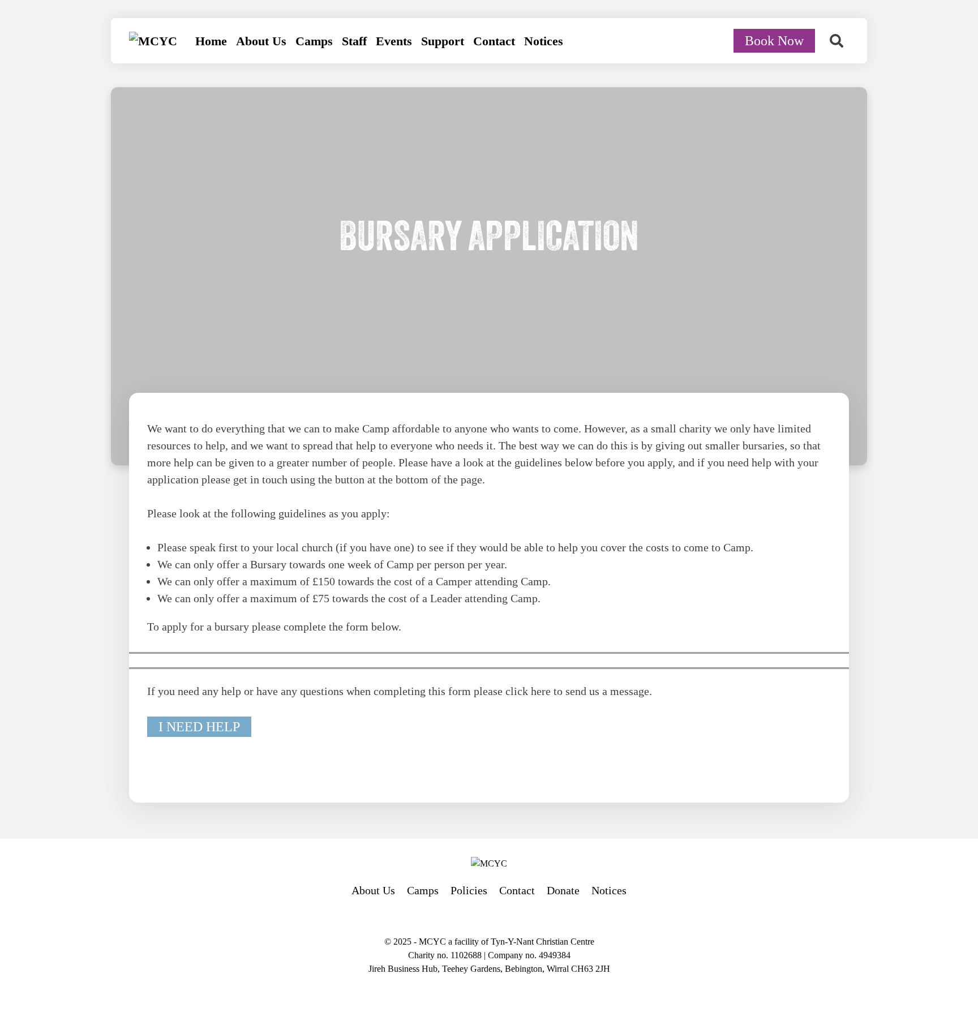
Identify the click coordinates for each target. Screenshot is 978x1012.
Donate (563, 890)
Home (211, 41)
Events (394, 41)
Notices (543, 41)
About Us (261, 41)
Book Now (774, 40)
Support (442, 41)
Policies (469, 890)
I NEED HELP (199, 726)
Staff (354, 41)
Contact (494, 41)
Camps (314, 41)
